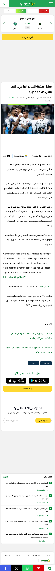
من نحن (47, 555)
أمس (32, 11)
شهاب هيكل (42, 97)
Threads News (37, 156)
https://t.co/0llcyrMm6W (14, 277)
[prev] (51, 23)
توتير (9, 156)
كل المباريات (27, 37)
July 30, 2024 (43, 286)
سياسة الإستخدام (34, 555)
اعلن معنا (19, 555)
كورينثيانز (46, 363)
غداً (9, 11)
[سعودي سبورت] (27, 3)
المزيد (5, 477)
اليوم (21, 11)
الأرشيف (7, 555)
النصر (33, 363)
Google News (23, 156)
